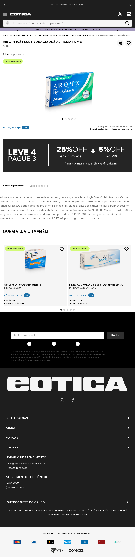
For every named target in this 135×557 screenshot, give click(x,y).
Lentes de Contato (23, 35)
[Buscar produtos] (127, 23)
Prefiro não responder (94, 343)
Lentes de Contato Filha (75, 35)
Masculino (39, 343)
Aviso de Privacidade (40, 357)
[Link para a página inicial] (5, 35)
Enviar (115, 335)
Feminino (63, 343)
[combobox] (67, 23)
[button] (4, 4)
